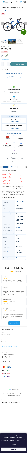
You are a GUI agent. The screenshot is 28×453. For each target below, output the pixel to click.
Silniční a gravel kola (20, 202)
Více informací (15, 441)
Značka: (5, 10)
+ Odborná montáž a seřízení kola (15, 120)
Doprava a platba (5, 340)
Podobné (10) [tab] (13, 167)
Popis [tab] (5, 167)
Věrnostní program (5, 342)
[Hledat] (16, 1)
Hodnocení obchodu (14, 268)
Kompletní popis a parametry (13, 73)
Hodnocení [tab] (21, 167)
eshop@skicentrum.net (9, 350)
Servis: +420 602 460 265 (9, 354)
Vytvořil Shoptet (15, 389)
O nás (2, 332)
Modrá (17, 258)
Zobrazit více (14, 323)
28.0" (17, 211)
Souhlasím (13, 449)
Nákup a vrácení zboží (6, 336)
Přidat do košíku (20, 64)
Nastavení (13, 444)
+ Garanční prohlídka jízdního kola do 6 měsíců (14, 127)
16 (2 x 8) (18, 227)
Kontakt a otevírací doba (9, 347)
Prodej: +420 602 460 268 (9, 352)
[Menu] (24, 1)
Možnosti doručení (5, 59)
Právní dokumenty (5, 338)
